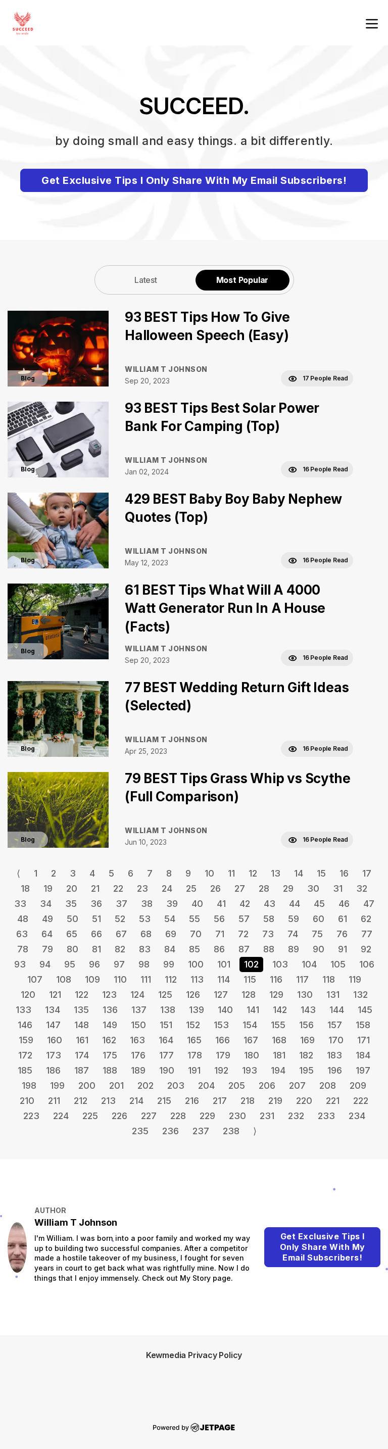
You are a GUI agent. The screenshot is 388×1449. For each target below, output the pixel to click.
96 (94, 964)
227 (149, 1115)
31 (338, 888)
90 (318, 949)
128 (248, 994)
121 (55, 994)
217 (220, 1100)
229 (207, 1115)
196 (334, 1070)
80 (72, 949)
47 (368, 903)
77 (366, 934)
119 (355, 979)
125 (165, 994)
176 (138, 1055)
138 (167, 1009)
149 (110, 1025)
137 (139, 1009)
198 (29, 1085)
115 (250, 979)
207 (297, 1085)
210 (27, 1100)
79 (47, 949)
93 (20, 964)
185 (25, 1070)
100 (196, 964)
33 (20, 903)
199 (57, 1085)
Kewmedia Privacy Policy (194, 1355)
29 (288, 888)
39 (172, 903)
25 (191, 888)
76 (342, 934)
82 (120, 949)
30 (313, 888)
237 (200, 1131)
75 (317, 934)
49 (47, 918)
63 (22, 934)
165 (194, 1040)
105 (338, 964)
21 (95, 888)
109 (92, 979)
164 (166, 1040)
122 (81, 994)
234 (357, 1115)
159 (26, 1040)
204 (206, 1085)
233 (326, 1115)
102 (251, 964)
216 (192, 1100)
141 (253, 1009)
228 (178, 1115)
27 (239, 888)
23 (142, 888)
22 (118, 888)
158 (363, 1025)
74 (292, 934)
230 (237, 1115)
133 (23, 1009)
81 (96, 949)
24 (167, 888)
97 (119, 964)
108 (63, 979)
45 (319, 903)
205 (236, 1085)
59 (293, 918)
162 (109, 1040)
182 (306, 1055)
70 (196, 934)
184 (363, 1055)
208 (327, 1085)
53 (145, 918)
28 (264, 888)
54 (169, 918)
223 (31, 1115)
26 (215, 888)
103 (280, 964)
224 (61, 1115)
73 (268, 934)
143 (308, 1009)
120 (28, 994)
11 (231, 873)
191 (194, 1070)
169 (307, 1040)
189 (138, 1070)
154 (250, 1025)
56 (219, 918)
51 (96, 918)
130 (305, 994)
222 (360, 1100)
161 (82, 1040)
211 (54, 1100)
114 (223, 979)
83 (145, 949)
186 (53, 1070)
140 (225, 1009)
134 (52, 1009)
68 (146, 934)
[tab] (146, 279)
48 (22, 918)
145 (365, 1009)
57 (244, 918)
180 (251, 1055)
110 (120, 979)
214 (136, 1100)
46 (344, 903)
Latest (145, 280)
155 (278, 1025)
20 (71, 888)
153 (221, 1025)
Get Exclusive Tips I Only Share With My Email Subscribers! (194, 180)
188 (110, 1070)
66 (96, 934)
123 (109, 994)
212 (80, 1100)
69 (170, 934)
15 (321, 873)
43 (269, 903)
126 (193, 994)
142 (280, 1009)
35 (71, 903)
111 (145, 979)
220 (304, 1100)
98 (144, 964)
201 (116, 1085)
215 (164, 1100)
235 (140, 1131)
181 (279, 1055)
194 (278, 1070)
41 (221, 903)
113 (197, 979)
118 (328, 979)
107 (34, 979)
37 (121, 903)
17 (366, 873)
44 (294, 903)
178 (194, 1055)
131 (333, 994)
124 (137, 994)
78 (22, 949)
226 (119, 1115)
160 (54, 1040)
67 (121, 934)
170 (336, 1040)
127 (221, 994)
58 (268, 918)
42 (244, 903)
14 (298, 873)
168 (279, 1040)
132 (360, 994)
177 (166, 1055)
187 (81, 1070)
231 (267, 1115)
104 (309, 964)
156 (306, 1025)
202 (145, 1085)
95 (69, 964)
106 (366, 964)
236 (170, 1131)
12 (253, 873)
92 (366, 949)
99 (168, 964)
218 (247, 1100)
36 (96, 903)
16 (344, 873)
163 (137, 1040)
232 (296, 1115)
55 (194, 918)
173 (53, 1055)
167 (251, 1040)
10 (209, 873)
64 (47, 934)
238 (231, 1131)
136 (110, 1009)
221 (333, 1100)
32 (361, 888)
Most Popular (242, 280)
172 (25, 1055)
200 (86, 1085)
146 (25, 1025)
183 (334, 1055)
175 (110, 1055)
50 (72, 918)
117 (302, 979)
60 (318, 918)
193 (249, 1070)
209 (358, 1085)
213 (108, 1100)
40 (197, 903)
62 (366, 918)
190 (166, 1070)
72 (243, 934)
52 (120, 918)
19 (48, 888)
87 (244, 949)
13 (275, 873)
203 (175, 1085)
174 (82, 1055)
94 (45, 964)
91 (342, 949)
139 (196, 1009)
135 (81, 1009)
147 (53, 1025)
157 (334, 1025)
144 (336, 1009)
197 (363, 1070)
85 (194, 949)
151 (166, 1025)
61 (342, 918)
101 (223, 964)
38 (147, 903)
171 (363, 1040)
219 (275, 1100)
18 (25, 888)
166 (222, 1040)
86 (219, 949)
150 (138, 1025)
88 (268, 949)
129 (276, 994)
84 (169, 949)
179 (223, 1055)
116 (276, 979)
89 (293, 949)
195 (306, 1070)
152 (193, 1025)
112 (171, 979)
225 (90, 1115)
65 (71, 934)
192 (221, 1070)
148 (81, 1025)
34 (46, 903)
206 (267, 1085)
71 (219, 934)
